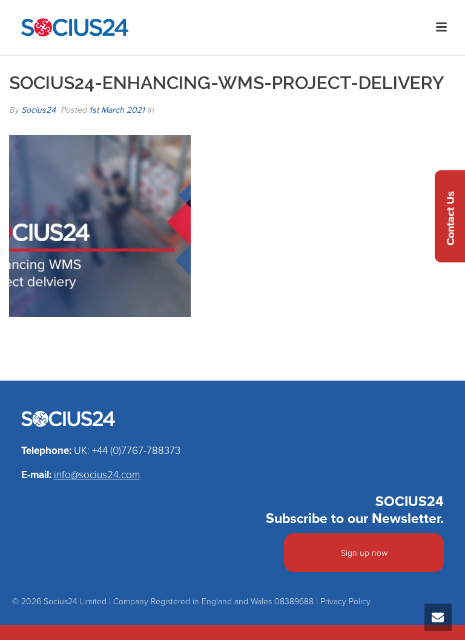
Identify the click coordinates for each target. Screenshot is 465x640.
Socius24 (38, 110)
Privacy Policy (345, 601)
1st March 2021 (117, 110)
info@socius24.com (97, 474)
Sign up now (364, 553)
